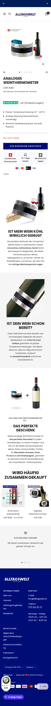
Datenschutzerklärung (12, 646)
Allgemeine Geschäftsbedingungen (12, 636)
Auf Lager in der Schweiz (26, 3)
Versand (7, 600)
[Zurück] (4, 72)
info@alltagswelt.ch (37, 598)
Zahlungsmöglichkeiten (12, 607)
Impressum (8, 652)
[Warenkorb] (46, 14)
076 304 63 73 (35, 607)
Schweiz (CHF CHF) (13, 667)
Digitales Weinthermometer (38, 512)
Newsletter (8, 613)
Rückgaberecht (10, 657)
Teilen (6, 174)
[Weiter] (46, 72)
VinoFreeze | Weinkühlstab (13, 512)
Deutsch (30, 667)
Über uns (7, 595)
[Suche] (9, 14)
